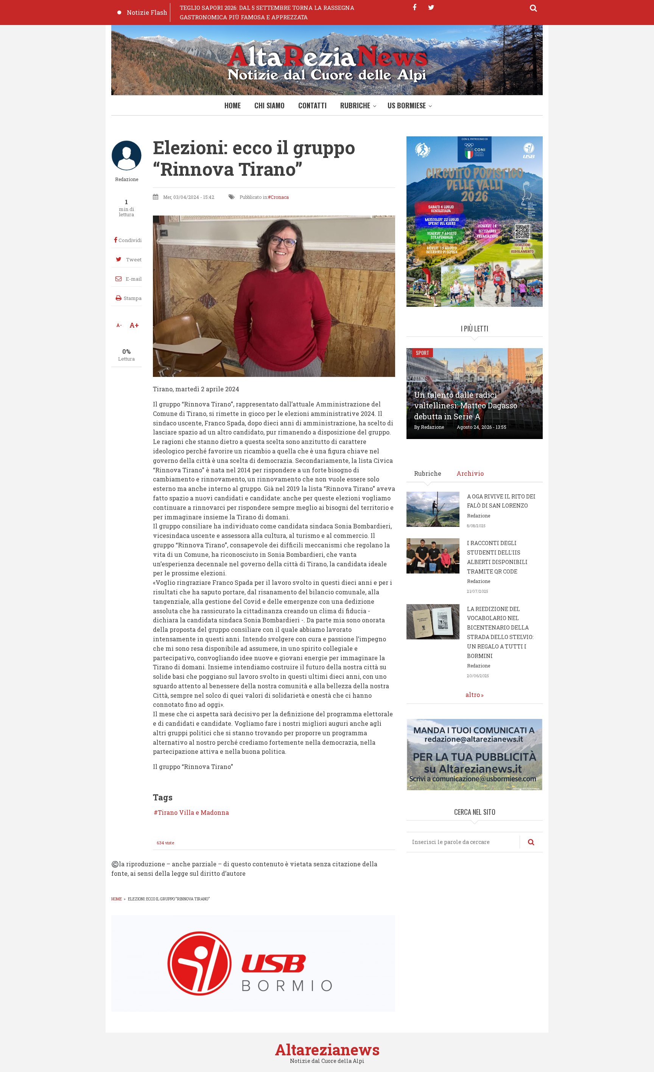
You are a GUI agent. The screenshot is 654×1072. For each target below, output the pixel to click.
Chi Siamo (269, 105)
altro (473, 695)
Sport (422, 352)
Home (232, 105)
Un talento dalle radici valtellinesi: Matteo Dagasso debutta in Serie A (465, 406)
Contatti (312, 105)
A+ (134, 325)
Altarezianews (327, 1049)
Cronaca (280, 197)
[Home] (327, 62)
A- (119, 325)
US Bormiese (407, 105)
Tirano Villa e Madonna (193, 812)
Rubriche (355, 105)
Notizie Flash (147, 12)
